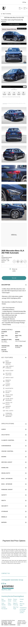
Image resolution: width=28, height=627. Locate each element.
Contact (22, 599)
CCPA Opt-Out (12, 624)
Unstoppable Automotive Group (8, 620)
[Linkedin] (25, 2)
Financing (16, 596)
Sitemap (5, 623)
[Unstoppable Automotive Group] (9, 8)
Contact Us (6, 624)
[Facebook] (1, 583)
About (22, 596)
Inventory (4, 596)
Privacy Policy (4, 621)
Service (10, 596)
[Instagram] (3, 583)
